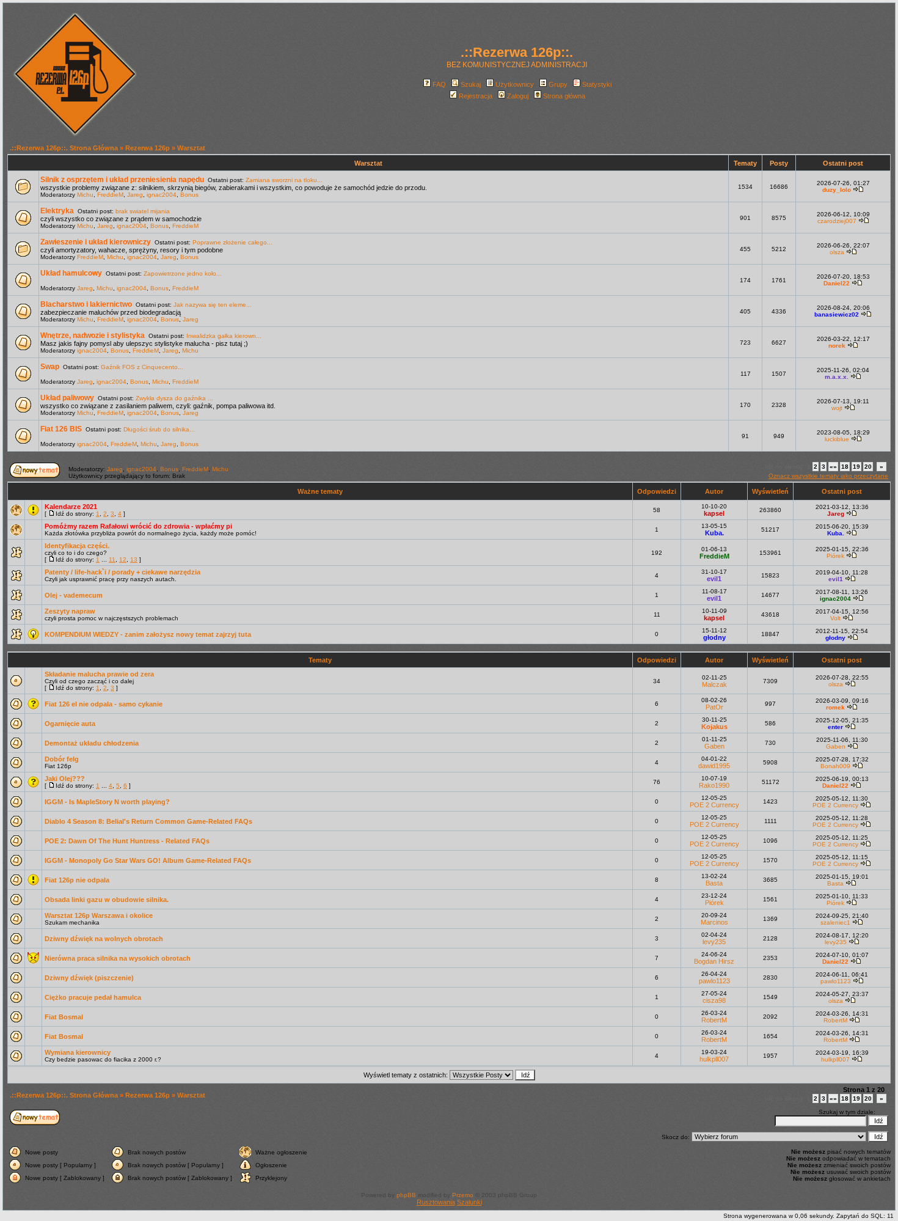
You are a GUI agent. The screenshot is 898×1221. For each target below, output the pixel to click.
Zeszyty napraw (70, 611)
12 (122, 559)
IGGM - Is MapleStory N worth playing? (107, 801)
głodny (714, 637)
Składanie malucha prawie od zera (99, 674)
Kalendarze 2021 (71, 506)
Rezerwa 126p (147, 148)
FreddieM (110, 194)
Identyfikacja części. (77, 545)
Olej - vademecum (74, 595)
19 (856, 466)
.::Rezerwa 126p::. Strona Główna (64, 148)
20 (868, 466)
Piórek (835, 555)
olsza (837, 252)
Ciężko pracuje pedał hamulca (93, 997)
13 (133, 559)
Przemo (462, 1195)
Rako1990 (714, 785)
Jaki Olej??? (65, 778)
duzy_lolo (836, 189)
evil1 (714, 578)
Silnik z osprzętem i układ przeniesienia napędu (122, 179)
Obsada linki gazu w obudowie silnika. (107, 899)
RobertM (714, 1020)
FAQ (439, 84)
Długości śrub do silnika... (159, 429)
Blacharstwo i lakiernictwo (86, 304)
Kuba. (714, 533)
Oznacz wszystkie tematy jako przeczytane (828, 475)
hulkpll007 (714, 1059)
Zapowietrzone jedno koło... (183, 273)
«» (833, 466)
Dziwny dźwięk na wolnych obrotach (104, 938)
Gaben (714, 746)
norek (836, 345)
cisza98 (714, 1000)
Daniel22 (836, 283)
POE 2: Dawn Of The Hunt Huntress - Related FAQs (127, 841)
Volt (835, 618)
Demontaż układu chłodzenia (92, 743)
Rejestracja (475, 96)
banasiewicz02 (836, 314)
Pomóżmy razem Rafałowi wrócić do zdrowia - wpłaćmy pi (138, 526)
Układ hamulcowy (71, 273)
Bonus (189, 194)
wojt (836, 408)
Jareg (135, 194)
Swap (49, 366)
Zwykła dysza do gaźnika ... (174, 398)
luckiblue (837, 439)
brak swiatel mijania (142, 211)
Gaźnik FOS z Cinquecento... (142, 367)
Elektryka (57, 211)
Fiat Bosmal (64, 1017)
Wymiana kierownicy (78, 1052)
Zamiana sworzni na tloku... (284, 180)
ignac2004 (162, 194)
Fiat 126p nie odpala (77, 880)
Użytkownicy (514, 84)
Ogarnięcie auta (70, 723)
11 (112, 559)
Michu (85, 194)
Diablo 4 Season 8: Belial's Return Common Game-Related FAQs (148, 821)
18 (845, 466)
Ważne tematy (320, 491)
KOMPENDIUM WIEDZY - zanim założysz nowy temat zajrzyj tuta (148, 634)
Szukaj (471, 84)
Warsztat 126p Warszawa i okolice (99, 915)
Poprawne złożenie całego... (232, 242)
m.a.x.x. (837, 376)
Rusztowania (436, 1202)
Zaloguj (517, 96)
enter (835, 727)
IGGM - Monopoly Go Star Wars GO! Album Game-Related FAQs (148, 860)
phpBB (406, 1195)
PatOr (714, 707)
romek (835, 707)
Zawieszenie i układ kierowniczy (95, 242)
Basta (714, 883)
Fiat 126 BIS (61, 429)
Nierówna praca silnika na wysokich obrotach (118, 958)
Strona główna (564, 96)
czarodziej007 (836, 221)
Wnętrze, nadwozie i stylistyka (92, 335)
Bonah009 (835, 766)
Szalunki (469, 1202)
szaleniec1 (835, 922)
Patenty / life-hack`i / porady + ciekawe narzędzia (122, 572)
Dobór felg (62, 759)
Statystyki (596, 84)
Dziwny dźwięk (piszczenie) (89, 977)
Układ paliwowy (67, 398)
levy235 (714, 941)
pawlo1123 (714, 981)
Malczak (714, 684)
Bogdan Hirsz (714, 961)
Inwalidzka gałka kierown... (223, 335)
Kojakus (714, 726)
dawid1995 (714, 765)
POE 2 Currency (714, 805)
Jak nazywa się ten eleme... (212, 304)
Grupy (558, 84)
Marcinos (714, 922)
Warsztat (191, 148)
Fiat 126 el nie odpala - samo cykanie (103, 704)
